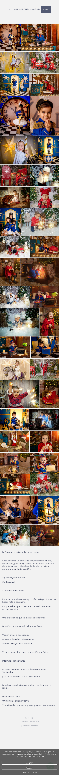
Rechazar (29, 768)
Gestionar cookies (29, 772)
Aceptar (29, 763)
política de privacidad (29, 722)
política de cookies (29, 725)
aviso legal (29, 718)
